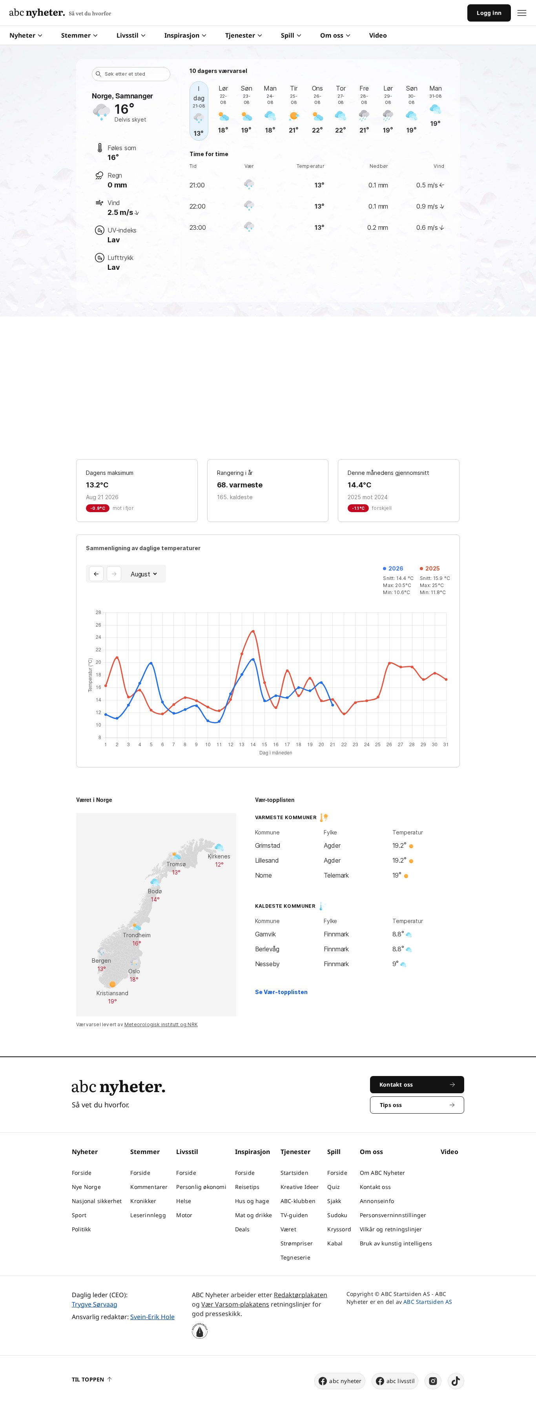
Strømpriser (297, 1243)
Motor (184, 1215)
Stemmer (76, 35)
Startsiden (294, 1172)
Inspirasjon (181, 35)
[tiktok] (456, 1381)
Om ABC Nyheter (382, 1172)
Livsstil (128, 35)
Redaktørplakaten (300, 1294)
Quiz (333, 1187)
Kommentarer (149, 1187)
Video (378, 35)
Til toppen (88, 1379)
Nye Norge (86, 1187)
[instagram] (433, 1381)
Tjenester (240, 35)
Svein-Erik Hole (152, 1316)
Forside (81, 1172)
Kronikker (143, 1201)
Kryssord (339, 1229)
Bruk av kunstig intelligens (396, 1243)
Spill (287, 35)
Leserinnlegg (148, 1215)
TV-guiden (294, 1215)
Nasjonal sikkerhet (97, 1201)
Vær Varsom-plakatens (235, 1304)
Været (288, 1229)
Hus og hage (252, 1201)
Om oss (331, 35)
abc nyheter (345, 1381)
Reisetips (247, 1187)
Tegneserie (295, 1257)
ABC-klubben (298, 1201)
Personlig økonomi (201, 1187)
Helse (183, 1201)
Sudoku (337, 1215)
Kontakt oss (375, 1187)
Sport (79, 1215)
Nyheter (22, 35)
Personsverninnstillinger (393, 1215)
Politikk (81, 1229)
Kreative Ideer (300, 1187)
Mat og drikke (253, 1215)
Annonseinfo (377, 1201)
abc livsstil (401, 1381)
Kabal (335, 1243)
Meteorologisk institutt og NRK (161, 1024)
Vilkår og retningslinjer (391, 1229)
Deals (242, 1229)
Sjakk (334, 1201)
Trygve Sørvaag (94, 1304)
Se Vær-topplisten (281, 992)
